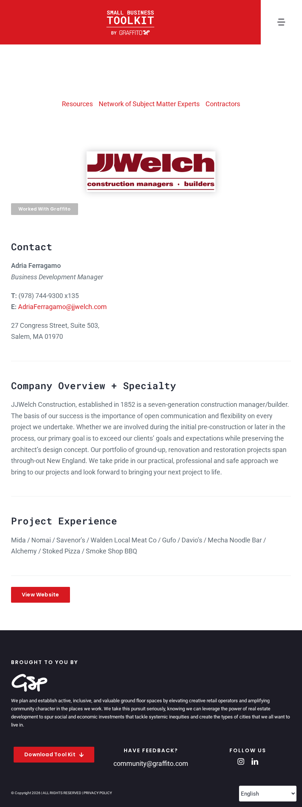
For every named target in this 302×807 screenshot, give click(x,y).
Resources (77, 104)
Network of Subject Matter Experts (149, 104)
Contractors (223, 104)
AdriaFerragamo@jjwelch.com (62, 307)
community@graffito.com (150, 763)
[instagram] (241, 761)
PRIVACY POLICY (98, 793)
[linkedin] (255, 761)
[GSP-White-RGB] (29, 677)
